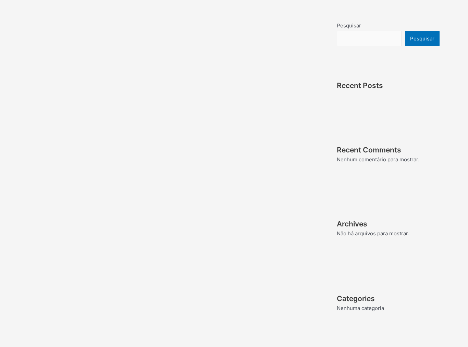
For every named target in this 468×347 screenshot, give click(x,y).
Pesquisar (349, 25)
